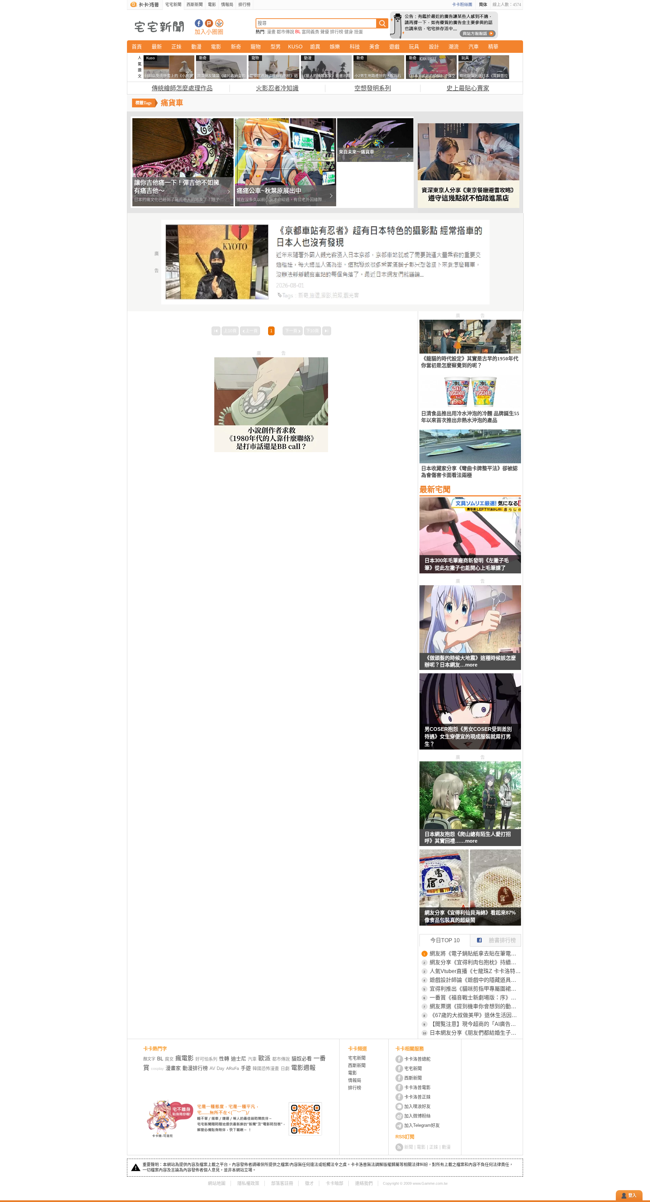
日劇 (285, 1068)
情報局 (227, 4)
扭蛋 (358, 31)
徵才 (309, 1183)
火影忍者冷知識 (277, 88)
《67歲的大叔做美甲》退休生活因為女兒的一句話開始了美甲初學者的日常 (475, 1015)
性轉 (224, 1058)
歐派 (264, 1058)
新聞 (408, 1147)
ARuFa (232, 1068)
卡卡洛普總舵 (417, 1058)
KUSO (295, 46)
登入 (632, 1195)
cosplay (157, 1069)
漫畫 (271, 31)
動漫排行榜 (195, 1068)
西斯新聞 (195, 4)
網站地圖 (216, 1183)
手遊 (246, 1068)
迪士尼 (238, 1058)
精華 (493, 46)
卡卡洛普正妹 (417, 1096)
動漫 (196, 46)
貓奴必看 (301, 1058)
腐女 (169, 1058)
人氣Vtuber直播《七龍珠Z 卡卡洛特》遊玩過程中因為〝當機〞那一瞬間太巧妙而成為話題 (475, 971)
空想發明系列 (372, 88)
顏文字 (149, 1059)
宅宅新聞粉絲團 (199, 23)
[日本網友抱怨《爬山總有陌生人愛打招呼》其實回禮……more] (470, 827)
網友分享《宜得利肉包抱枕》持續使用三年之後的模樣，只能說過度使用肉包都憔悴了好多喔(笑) (475, 962)
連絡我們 (364, 1183)
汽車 (474, 46)
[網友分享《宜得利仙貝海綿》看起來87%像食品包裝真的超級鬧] (470, 891)
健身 (348, 31)
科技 (355, 46)
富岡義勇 (310, 31)
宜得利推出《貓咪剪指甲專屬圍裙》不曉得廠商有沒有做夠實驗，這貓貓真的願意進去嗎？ (475, 989)
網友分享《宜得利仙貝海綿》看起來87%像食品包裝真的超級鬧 (470, 916)
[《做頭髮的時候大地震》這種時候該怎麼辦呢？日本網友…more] (470, 651)
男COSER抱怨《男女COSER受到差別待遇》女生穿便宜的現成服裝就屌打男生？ (468, 736)
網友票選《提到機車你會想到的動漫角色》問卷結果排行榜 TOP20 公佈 (475, 1006)
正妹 (176, 46)
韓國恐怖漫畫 (266, 1068)
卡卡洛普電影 (417, 1087)
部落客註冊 (282, 1183)
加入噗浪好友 (209, 23)
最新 (157, 46)
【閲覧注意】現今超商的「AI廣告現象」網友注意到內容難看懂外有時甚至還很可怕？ (475, 1024)
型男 (275, 46)
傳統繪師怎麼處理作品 (182, 88)
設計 (434, 46)
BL (298, 31)
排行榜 (244, 4)
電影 (212, 4)
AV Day (217, 1068)
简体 (483, 4)
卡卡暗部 (334, 1183)
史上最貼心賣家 (468, 88)
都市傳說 (285, 31)
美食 (374, 46)
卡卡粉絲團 (462, 4)
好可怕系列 (206, 1058)
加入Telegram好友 (422, 1125)
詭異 (315, 46)
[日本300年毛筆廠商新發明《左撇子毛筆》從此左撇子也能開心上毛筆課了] (470, 539)
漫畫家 (173, 1068)
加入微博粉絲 (417, 1115)
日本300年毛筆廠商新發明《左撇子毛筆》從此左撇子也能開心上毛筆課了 (467, 564)
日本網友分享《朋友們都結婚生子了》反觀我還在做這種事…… (475, 1033)
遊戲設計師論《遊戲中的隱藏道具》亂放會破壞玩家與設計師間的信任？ (475, 980)
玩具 (414, 46)
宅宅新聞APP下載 (219, 23)
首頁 (137, 46)
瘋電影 (184, 1058)
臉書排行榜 (502, 940)
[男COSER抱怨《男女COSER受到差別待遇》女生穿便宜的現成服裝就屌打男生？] (470, 715)
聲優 (324, 31)
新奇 (236, 46)
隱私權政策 (248, 1183)
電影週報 (303, 1067)
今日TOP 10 (445, 940)
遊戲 (394, 46)
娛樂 (335, 46)
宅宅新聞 (173, 4)
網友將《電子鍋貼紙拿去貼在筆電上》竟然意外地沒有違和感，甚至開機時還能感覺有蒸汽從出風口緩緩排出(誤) (475, 953)
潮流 (454, 46)
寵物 (256, 46)
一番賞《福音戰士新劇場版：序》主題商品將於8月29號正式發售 (475, 997)
